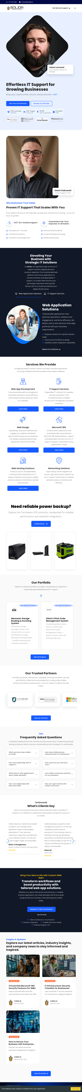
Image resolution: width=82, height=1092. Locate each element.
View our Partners (41, 718)
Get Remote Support (60, 8)
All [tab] (41, 595)
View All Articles (40, 1073)
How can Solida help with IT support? (20, 764)
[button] (75, 8)
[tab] (28, 294)
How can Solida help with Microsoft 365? (19, 785)
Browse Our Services (41, 103)
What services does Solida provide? (19, 753)
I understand (76, 1089)
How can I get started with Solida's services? (55, 785)
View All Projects (40, 657)
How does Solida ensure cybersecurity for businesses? (57, 753)
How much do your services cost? (56, 764)
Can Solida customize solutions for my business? (58, 774)
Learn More (23, 409)
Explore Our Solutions (50, 349)
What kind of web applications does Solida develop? (21, 774)
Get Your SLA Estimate (17, 103)
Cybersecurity (14, 981)
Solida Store (39, 524)
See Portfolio (41, 915)
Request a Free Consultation (41, 909)
